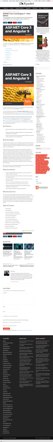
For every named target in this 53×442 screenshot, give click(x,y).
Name (4, 306)
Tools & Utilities (39, 128)
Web (40, 8)
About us (5, 8)
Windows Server (38, 173)
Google (37, 162)
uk (12, 50)
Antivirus (41, 156)
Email (4, 311)
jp (17, 50)
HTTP (40, 162)
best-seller (21, 119)
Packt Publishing (9, 48)
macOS (38, 121)
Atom (37, 181)
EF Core (42, 159)
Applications (39, 127)
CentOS (39, 159)
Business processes (39, 76)
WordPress (43, 173)
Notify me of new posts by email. (10, 325)
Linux (37, 120)
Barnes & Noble (8, 54)
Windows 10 (44, 171)
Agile (37, 77)
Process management (40, 86)
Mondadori (8, 55)
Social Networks (39, 140)
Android (38, 117)
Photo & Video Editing (40, 104)
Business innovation (40, 78)
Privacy (37, 168)
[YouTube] (36, 1)
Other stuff (38, 124)
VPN (36, 171)
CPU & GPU (38, 108)
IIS (45, 162)
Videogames (39, 130)
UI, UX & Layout (39, 105)
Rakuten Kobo (8, 57)
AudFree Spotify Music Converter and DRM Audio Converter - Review (42, 351)
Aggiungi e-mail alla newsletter (11, 316)
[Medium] (43, 1)
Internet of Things (6, 382)
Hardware (28, 8)
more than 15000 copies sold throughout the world (14, 120)
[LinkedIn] (42, 1)
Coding (11, 8)
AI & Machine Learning (40, 89)
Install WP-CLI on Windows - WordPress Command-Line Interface (42, 382)
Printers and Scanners (40, 113)
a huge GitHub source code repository (20, 112)
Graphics (38, 102)
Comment (5, 292)
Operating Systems (19, 8)
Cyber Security (39, 134)
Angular (37, 156)
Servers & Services (39, 139)
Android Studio (39, 90)
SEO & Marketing (39, 138)
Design (37, 101)
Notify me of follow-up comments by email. (12, 322)
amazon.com (47, 60)
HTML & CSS (39, 94)
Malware (37, 165)
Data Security (39, 135)
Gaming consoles (39, 109)
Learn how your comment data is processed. (24, 330)
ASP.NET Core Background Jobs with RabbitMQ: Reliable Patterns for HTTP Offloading (26, 385)
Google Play (8, 52)
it (11, 50)
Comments (39, 182)
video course (29, 120)
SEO (48, 168)
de (15, 50)
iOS (37, 119)
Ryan (11, 20)
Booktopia (8, 59)
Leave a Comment (15, 20)
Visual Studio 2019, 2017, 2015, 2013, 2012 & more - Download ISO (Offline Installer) (42, 342)
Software (35, 8)
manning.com (41, 60)
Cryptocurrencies (6, 363)
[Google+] (37, 1)
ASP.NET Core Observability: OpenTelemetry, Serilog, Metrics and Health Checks (25, 364)
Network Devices (39, 112)
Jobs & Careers (39, 85)
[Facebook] (40, 1)
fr (16, 50)
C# (6, 11)
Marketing (41, 165)
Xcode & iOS (39, 100)
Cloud (8, 11)
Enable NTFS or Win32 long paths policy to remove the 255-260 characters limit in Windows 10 (42, 355)
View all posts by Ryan (15, 281)
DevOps (38, 82)
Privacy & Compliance (40, 136)
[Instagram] (46, 1)
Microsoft (45, 165)
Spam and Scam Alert (40, 142)
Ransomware (41, 168)
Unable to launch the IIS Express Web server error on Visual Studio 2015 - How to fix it (43, 375)
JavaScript (14, 11)
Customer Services (40, 81)
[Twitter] (35, 1)
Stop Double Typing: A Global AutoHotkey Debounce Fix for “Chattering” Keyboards (24, 368)
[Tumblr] (45, 1)
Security (45, 168)
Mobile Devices (39, 111)
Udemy (4, 121)
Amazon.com (8, 50)
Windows (38, 123)
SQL (17, 11)
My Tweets (37, 64)
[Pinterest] (48, 1)
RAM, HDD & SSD (39, 115)
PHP (37, 97)
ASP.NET (4, 11)
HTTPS (43, 162)
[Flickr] (49, 1)
